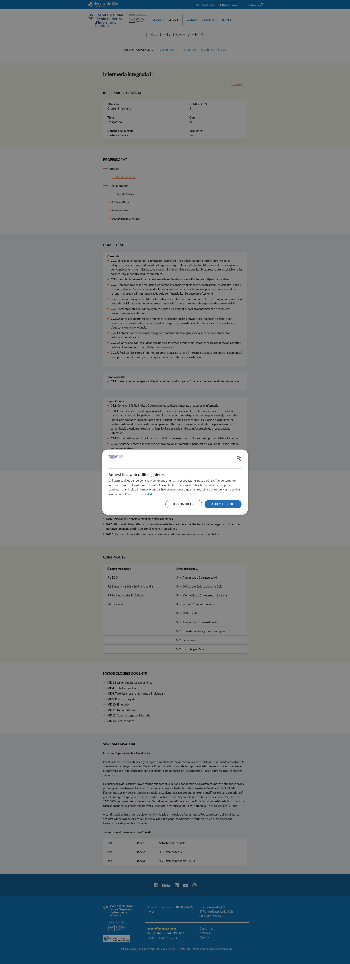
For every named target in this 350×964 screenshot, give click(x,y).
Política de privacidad (138, 494)
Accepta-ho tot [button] (223, 504)
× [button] (240, 460)
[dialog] (175, 482)
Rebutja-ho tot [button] (183, 504)
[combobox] (239, 457)
